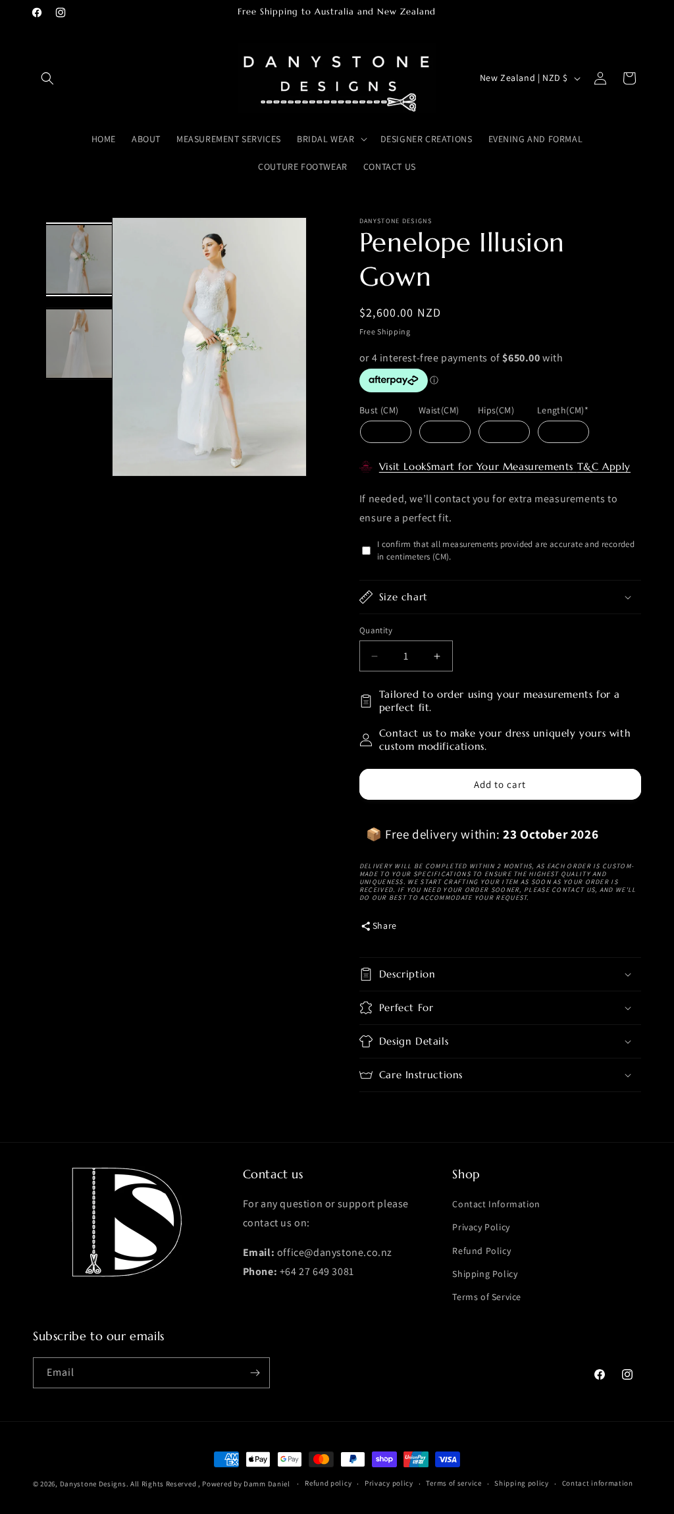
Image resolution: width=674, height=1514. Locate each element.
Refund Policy (481, 1251)
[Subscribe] (254, 1372)
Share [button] (385, 925)
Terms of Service (486, 1297)
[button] (47, 78)
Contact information (597, 1483)
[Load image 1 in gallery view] (79, 259)
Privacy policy (389, 1483)
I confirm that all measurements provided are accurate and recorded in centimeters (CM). (506, 550)
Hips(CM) (496, 410)
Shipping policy (521, 1483)
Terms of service (453, 1483)
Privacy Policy (480, 1227)
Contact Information (496, 1204)
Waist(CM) (439, 410)
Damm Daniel (268, 1483)
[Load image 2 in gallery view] (79, 343)
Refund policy (328, 1483)
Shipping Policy (484, 1274)
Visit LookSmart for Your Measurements (478, 466)
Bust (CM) (379, 410)
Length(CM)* (562, 410)
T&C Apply (604, 466)
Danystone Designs (93, 1483)
